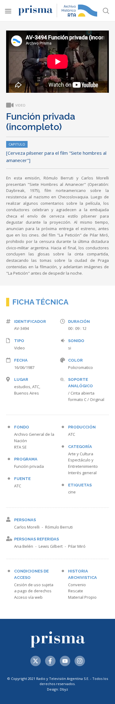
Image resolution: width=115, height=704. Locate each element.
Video (19, 348)
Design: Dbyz (57, 689)
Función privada (29, 466)
